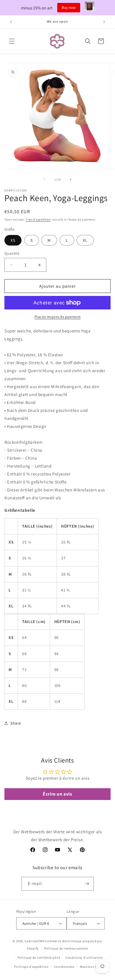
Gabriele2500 (34, 941)
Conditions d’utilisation (84, 957)
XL (85, 240)
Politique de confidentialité (38, 957)
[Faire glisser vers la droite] (70, 179)
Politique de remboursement (66, 948)
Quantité (11, 253)
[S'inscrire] (86, 884)
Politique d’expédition (31, 967)
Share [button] (15, 723)
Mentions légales (93, 967)
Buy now (69, 7)
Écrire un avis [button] (57, 794)
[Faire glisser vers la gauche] (44, 179)
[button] (11, 41)
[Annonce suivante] (104, 21)
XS (13, 240)
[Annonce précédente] (10, 21)
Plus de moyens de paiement (57, 316)
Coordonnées (64, 967)
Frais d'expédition (38, 219)
